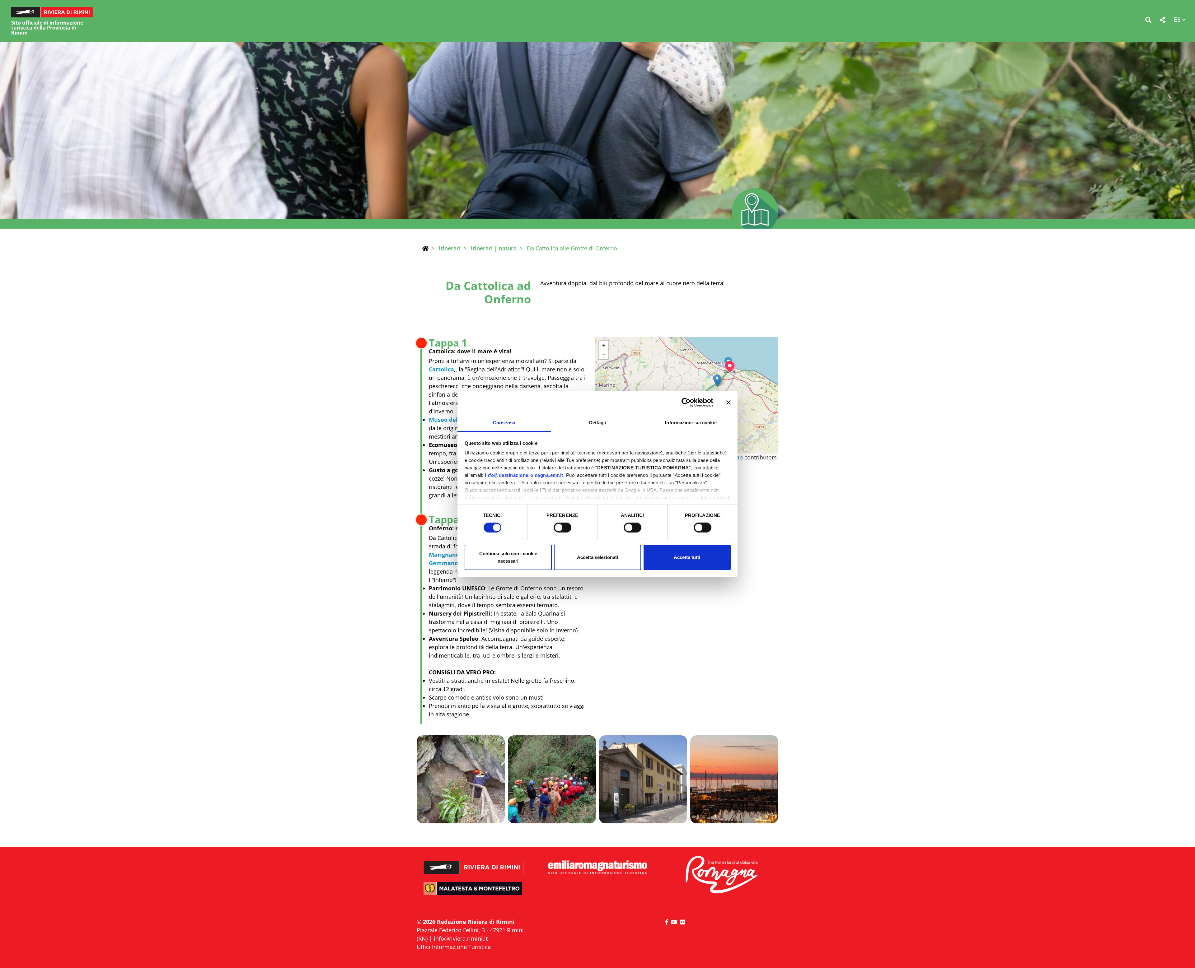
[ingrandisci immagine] (461, 779)
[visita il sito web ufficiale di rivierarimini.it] (474, 863)
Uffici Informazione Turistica (454, 947)
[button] (1148, 21)
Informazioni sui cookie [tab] (690, 422)
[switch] (562, 528)
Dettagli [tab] (597, 422)
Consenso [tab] (504, 422)
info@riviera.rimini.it (461, 938)
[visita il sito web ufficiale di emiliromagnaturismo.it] (597, 867)
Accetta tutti (687, 557)
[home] (425, 248)
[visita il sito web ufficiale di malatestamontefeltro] (474, 893)
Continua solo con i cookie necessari (508, 557)
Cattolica (441, 369)
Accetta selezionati (597, 557)
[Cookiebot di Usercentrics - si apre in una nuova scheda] (686, 402)
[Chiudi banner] (728, 402)
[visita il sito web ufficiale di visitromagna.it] (721, 875)
